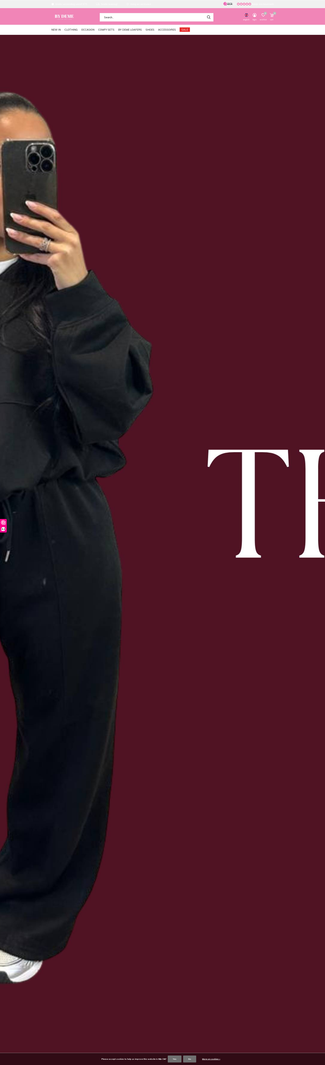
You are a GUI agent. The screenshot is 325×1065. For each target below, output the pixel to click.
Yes (174, 1059)
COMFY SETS (106, 29)
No (189, 1059)
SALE (184, 29)
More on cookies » (211, 1059)
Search (208, 17)
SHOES (150, 29)
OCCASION (87, 29)
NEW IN (56, 29)
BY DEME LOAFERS (130, 29)
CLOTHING (71, 29)
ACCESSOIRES (167, 29)
